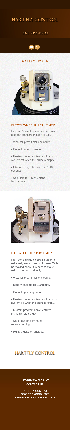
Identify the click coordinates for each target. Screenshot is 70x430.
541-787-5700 (40, 379)
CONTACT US (35, 384)
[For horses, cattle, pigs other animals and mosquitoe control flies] (37, 32)
